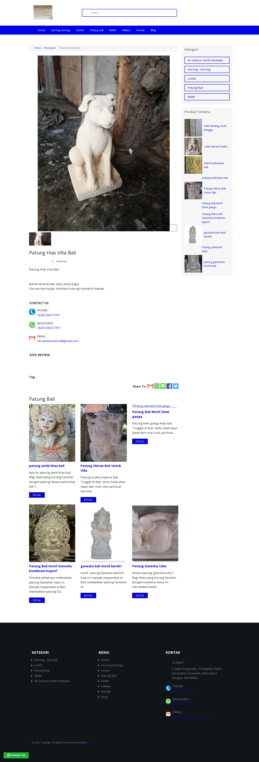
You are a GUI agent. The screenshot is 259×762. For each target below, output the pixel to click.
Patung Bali (96, 30)
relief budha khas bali (214, 165)
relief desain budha (215, 146)
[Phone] (32, 310)
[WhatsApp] (32, 323)
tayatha (91, 742)
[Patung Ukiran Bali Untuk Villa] (104, 433)
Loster (80, 30)
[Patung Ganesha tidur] (155, 533)
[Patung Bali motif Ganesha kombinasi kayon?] (52, 533)
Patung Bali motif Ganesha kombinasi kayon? (213, 218)
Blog (153, 30)
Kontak (140, 30)
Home (41, 30)
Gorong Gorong (60, 30)
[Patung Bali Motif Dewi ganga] (155, 406)
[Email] (32, 336)
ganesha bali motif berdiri (215, 234)
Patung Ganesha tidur (212, 249)
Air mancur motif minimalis (205, 60)
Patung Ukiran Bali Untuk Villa (215, 190)
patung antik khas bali (215, 177)
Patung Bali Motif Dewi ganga (212, 205)
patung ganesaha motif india (214, 264)
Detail (37, 495)
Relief (112, 30)
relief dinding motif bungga (215, 128)
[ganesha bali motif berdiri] (104, 533)
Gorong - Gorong (199, 69)
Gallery (126, 30)
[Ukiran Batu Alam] (54, 13)
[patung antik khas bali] (52, 433)
